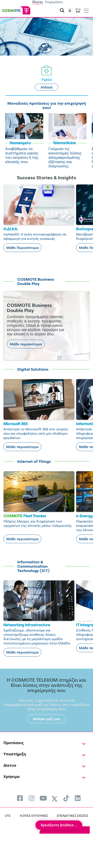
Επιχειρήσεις (54, 2)
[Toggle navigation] (86, 9)
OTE (8, 815)
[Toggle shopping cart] (77, 10)
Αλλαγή (47, 87)
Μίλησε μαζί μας (46, 719)
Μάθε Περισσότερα (22, 247)
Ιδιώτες (37, 2)
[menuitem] (20, 798)
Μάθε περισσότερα (26, 344)
